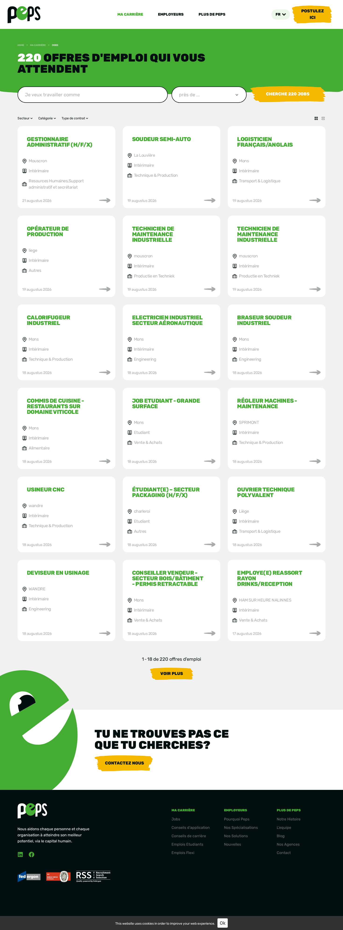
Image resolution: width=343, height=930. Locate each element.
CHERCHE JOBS (287, 94)
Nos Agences (288, 844)
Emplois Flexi (183, 852)
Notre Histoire (289, 819)
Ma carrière (130, 14)
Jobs (176, 819)
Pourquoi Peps (236, 819)
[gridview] (316, 118)
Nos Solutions (236, 836)
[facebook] (31, 854)
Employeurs (171, 14)
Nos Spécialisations (241, 827)
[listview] (323, 118)
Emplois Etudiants (187, 844)
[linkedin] (20, 854)
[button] (281, 14)
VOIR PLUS (171, 673)
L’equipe (284, 827)
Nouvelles (232, 844)
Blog (281, 836)
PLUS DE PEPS (212, 14)
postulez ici (312, 14)
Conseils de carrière (189, 836)
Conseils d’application (191, 827)
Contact (284, 852)
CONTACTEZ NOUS (124, 763)
